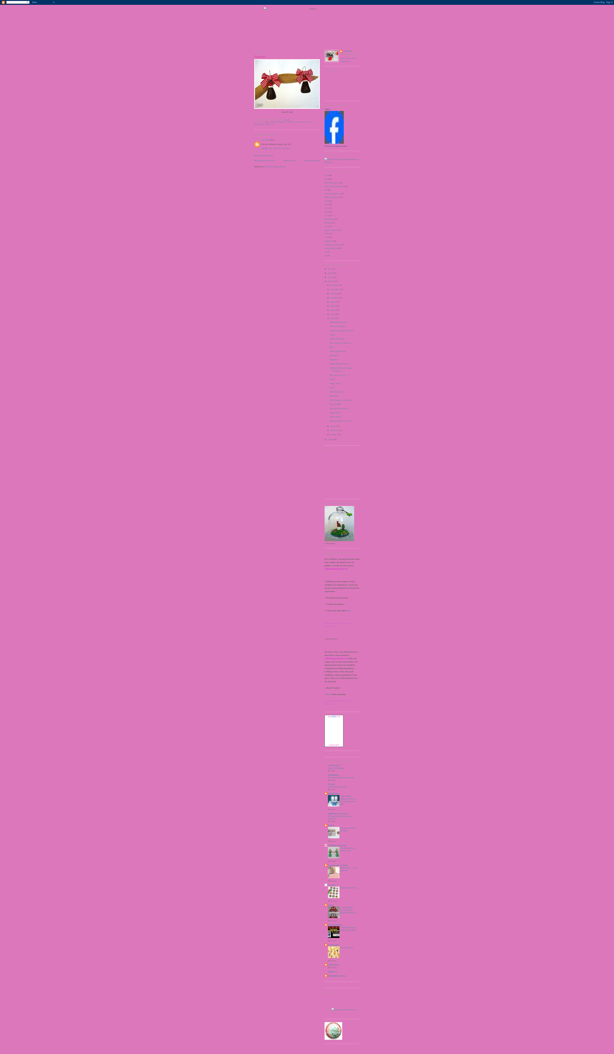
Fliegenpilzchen (335, 924)
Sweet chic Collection (334, 186)
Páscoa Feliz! (335, 416)
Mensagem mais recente (264, 160)
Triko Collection (332, 197)
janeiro (334, 434)
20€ (326, 211)
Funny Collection (297, 122)
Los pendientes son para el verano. (347, 849)
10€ (326, 200)
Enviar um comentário (263, 155)
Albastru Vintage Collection (342, 330)
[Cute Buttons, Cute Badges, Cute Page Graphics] (333, 1039)
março (333, 426)
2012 (330, 273)
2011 (330, 277)
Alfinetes (328, 240)
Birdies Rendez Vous (339, 322)
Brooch (328, 222)
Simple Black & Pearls (339, 363)
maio (333, 314)
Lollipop (347, 51)
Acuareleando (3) (346, 947)
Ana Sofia (265, 139)
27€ (326, 237)
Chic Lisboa (333, 964)
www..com (334, 717)
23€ (326, 208)
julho (333, 305)
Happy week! (335, 383)
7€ (326, 251)
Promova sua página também (336, 146)
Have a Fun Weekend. (336, 768)
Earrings (282, 122)
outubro (334, 293)
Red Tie (269, 124)
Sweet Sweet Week (338, 351)
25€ (326, 215)
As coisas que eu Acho (337, 865)
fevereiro (335, 430)
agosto (334, 301)
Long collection (331, 248)
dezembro (335, 285)
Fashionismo (333, 774)
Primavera (334, 395)
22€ (326, 175)
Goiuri (331, 825)
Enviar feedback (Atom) (275, 166)
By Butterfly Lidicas (337, 975)
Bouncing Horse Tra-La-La (341, 420)
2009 (330, 439)
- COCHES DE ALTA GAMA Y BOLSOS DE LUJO (348, 910)
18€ (326, 226)
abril (333, 318)
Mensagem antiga (312, 160)
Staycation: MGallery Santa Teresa (341, 777)
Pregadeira (329, 219)
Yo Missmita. (334, 944)
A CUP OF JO (334, 765)
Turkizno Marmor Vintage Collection (341, 369)
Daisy (332, 347)
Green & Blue (336, 404)
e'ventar (331, 884)
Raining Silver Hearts (339, 408)
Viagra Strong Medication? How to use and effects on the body (348, 800)
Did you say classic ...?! (340, 375)
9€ (326, 255)
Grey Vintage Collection (340, 400)
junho (333, 310)
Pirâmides (260, 56)
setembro (335, 297)
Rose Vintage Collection (340, 342)
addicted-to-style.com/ (338, 813)
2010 (330, 281)
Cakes (273, 122)
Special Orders (331, 230)
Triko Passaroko (336, 391)
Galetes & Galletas (338, 326)
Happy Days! (335, 412)
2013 (330, 268)
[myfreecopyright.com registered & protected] (342, 162)
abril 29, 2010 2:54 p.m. (275, 148)
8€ (267, 122)
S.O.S (332, 387)
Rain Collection (331, 182)
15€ (326, 233)
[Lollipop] (334, 142)
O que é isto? (334, 745)
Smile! (332, 379)
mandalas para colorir (348, 887)
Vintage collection (333, 244)
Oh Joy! (331, 784)
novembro (335, 289)
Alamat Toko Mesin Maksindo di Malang (348, 928)
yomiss (331, 904)
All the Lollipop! (337, 338)
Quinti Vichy (333, 793)
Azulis (332, 334)
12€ (326, 204)
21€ (326, 179)
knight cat (332, 971)
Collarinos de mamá (337, 845)
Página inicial (290, 160)
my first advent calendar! (337, 786)
